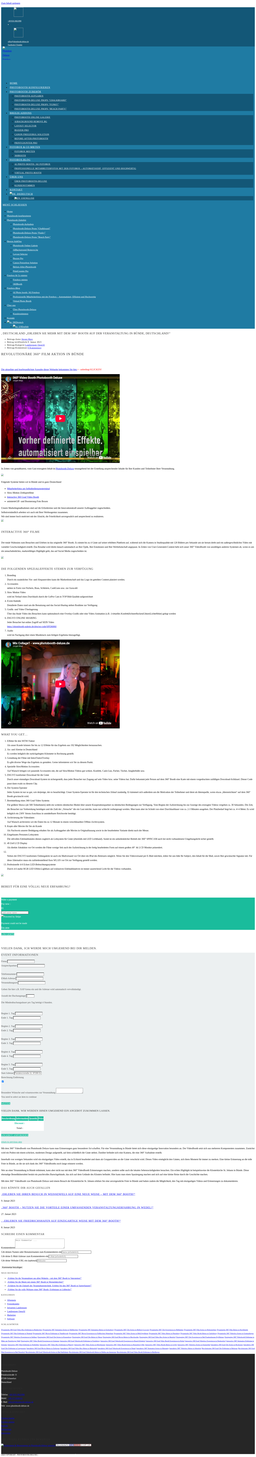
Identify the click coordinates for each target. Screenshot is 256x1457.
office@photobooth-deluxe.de (18, 42)
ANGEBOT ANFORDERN (14, 1135)
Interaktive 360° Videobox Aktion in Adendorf (185, 1348)
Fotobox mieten (20, 280)
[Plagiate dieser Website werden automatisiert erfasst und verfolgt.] (73, 1445)
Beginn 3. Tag (8, 1039)
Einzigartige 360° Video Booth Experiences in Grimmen (40, 1341)
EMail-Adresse (8, 978)
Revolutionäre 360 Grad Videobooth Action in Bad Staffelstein (47, 1352)
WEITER (5, 1103)
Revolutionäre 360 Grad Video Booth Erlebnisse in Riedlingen (138, 1352)
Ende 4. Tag (7, 1056)
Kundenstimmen (20, 314)
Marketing (11, 1315)
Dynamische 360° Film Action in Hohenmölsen (200, 1330)
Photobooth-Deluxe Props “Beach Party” (32, 237)
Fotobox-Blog (13, 288)
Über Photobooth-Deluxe (24, 309)
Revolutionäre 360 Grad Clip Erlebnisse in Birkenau (220, 1348)
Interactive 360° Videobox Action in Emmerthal (193, 1345)
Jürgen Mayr (27, 339)
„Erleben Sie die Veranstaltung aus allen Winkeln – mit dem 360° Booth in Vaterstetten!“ (44, 1278)
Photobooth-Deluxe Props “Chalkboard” (31, 228)
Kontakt (11, 318)
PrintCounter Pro (20, 271)
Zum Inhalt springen (10, 3)
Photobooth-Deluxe (65, 468)
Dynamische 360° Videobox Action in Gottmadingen (235, 1333)
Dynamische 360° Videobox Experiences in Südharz (19, 1337)
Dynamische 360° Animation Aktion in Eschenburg (96, 1330)
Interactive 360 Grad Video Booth (23, 497)
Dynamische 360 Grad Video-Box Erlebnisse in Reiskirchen (21, 1330)
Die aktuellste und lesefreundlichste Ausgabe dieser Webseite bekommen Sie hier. (39, 369)
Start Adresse (7, 1073)
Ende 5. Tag (7, 1068)
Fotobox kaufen (7, 1418)
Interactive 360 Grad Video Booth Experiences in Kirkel (165, 1341)
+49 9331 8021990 (14, 21)
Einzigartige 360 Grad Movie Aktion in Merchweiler (121, 1337)
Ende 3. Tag (7, 1043)
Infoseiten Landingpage (17, 1308)
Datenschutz (6, 1429)
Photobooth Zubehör (16, 220)
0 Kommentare (34, 348)
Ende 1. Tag (7, 1017)
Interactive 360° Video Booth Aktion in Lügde (161, 1345)
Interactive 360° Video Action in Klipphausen (89, 1345)
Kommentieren (8, 1247)
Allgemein (11, 1300)
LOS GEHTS (7, 934)
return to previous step (11, 1142)
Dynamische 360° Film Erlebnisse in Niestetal (16, 1333)
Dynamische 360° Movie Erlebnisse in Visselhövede (50, 1333)
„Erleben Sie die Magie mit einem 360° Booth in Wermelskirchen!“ (35, 1282)
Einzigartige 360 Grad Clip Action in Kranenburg (55, 1337)
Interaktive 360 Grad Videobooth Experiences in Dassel (117, 1348)
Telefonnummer (8, 974)
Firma (4, 961)
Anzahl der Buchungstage (13, 996)
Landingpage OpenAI (35, 345)
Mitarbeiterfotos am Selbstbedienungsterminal (28, 488)
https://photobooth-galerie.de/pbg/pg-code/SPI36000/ (32, 626)
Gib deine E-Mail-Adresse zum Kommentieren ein (24, 1256)
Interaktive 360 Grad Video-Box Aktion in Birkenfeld (78, 1348)
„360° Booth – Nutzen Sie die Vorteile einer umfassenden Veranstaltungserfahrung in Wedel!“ (77, 1207)
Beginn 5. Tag (8, 1064)
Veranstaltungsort (9, 982)
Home (10, 211)
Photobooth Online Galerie (25, 245)
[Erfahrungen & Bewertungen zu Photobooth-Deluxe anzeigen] (28, 1445)
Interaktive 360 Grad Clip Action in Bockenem (227, 1345)
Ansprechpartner (9, 965)
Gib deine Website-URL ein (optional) (19, 1260)
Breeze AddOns (14, 241)
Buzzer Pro (18, 258)
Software (11, 1319)
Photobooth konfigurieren (19, 216)
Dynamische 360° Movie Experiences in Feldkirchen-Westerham (91, 1333)
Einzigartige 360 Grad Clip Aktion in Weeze (87, 1337)
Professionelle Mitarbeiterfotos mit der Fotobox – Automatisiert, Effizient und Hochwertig (54, 297)
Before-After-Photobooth (24, 267)
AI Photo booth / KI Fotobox (26, 292)
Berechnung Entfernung (12, 1077)
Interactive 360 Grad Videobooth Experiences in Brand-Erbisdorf (122, 1341)
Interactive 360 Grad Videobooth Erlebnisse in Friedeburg (80, 1341)
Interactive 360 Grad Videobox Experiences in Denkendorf (205, 1341)
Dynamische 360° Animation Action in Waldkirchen (60, 1330)
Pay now (5, 927)
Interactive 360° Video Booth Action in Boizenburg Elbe (125, 1345)
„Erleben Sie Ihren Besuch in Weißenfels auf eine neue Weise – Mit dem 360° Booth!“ (68, 1194)
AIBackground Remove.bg (25, 250)
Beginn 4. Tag (8, 1051)
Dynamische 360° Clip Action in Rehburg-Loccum (131, 1330)
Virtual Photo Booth (22, 301)
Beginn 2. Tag (8, 1026)
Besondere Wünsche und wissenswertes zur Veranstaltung (28, 1092)
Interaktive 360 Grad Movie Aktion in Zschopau (43, 1348)
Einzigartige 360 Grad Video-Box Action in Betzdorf (157, 1337)
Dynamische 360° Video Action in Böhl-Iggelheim (131, 1333)
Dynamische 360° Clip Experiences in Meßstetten (166, 1330)
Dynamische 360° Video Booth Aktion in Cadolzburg (198, 1333)
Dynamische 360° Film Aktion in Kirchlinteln (232, 1330)
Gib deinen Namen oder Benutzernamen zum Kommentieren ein (31, 1252)
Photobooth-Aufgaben (23, 224)
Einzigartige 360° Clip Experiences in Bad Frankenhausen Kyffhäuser (200, 1337)
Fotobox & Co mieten (17, 275)
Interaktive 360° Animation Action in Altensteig (152, 1348)
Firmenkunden (13, 1304)
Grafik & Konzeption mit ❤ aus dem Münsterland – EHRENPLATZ (69, 1455)
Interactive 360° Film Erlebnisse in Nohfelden (23, 1345)
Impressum (5, 1433)
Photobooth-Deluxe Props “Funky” (29, 233)
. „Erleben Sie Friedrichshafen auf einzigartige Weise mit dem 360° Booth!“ (61, 1220)
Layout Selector (20, 254)
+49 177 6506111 (15, 1398)
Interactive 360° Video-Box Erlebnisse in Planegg (57, 1345)
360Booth (17, 284)
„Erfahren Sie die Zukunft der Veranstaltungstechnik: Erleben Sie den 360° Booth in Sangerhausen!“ (49, 1286)
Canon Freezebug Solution (25, 263)
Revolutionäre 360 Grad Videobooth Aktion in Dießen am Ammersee (92, 1352)
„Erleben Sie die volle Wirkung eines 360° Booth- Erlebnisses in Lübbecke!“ (39, 1289)
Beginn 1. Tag (8, 1013)
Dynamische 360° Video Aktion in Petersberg (164, 1333)
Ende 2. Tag (7, 1030)
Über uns (11, 305)
